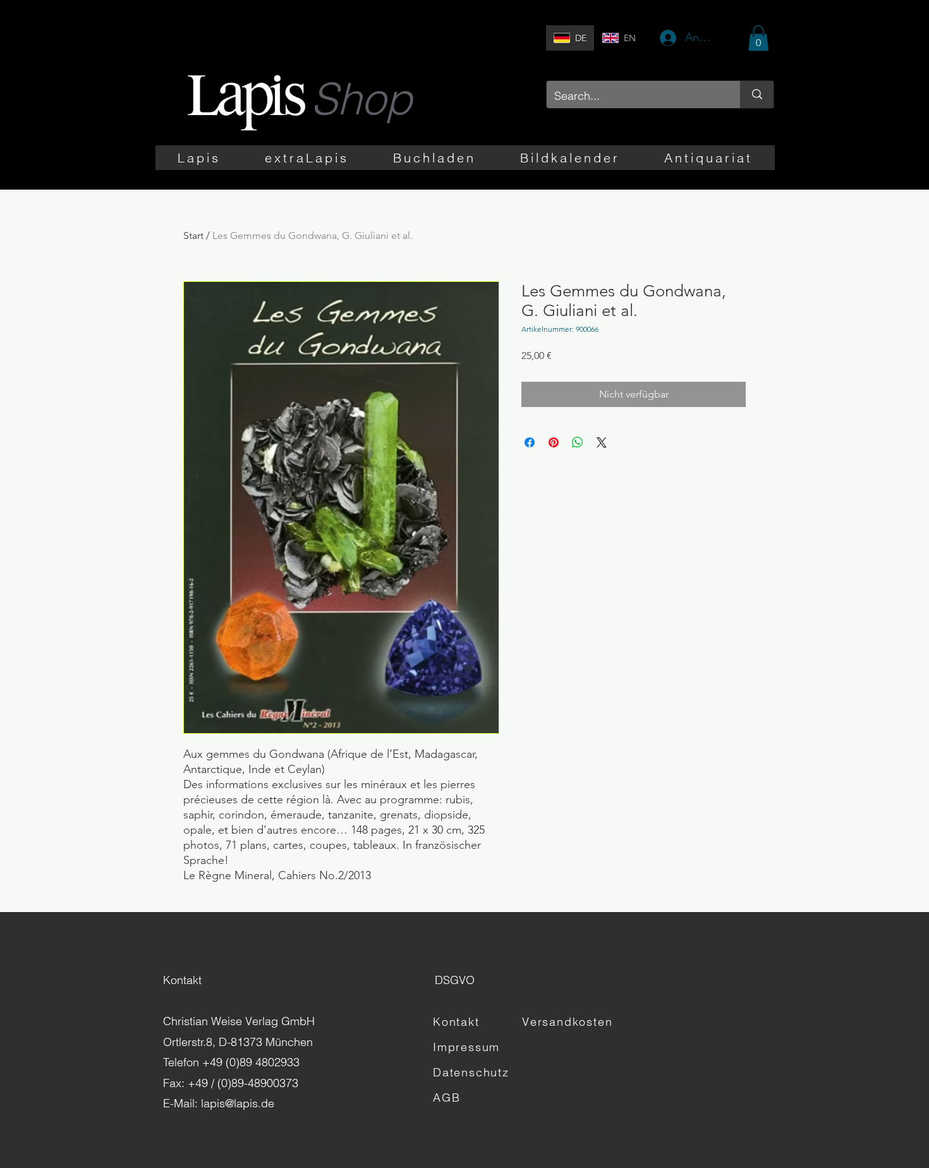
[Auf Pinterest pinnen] (553, 442)
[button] (758, 38)
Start (193, 235)
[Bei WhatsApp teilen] (577, 442)
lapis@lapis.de (237, 1103)
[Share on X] (601, 442)
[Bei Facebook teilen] (529, 442)
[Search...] (757, 94)
